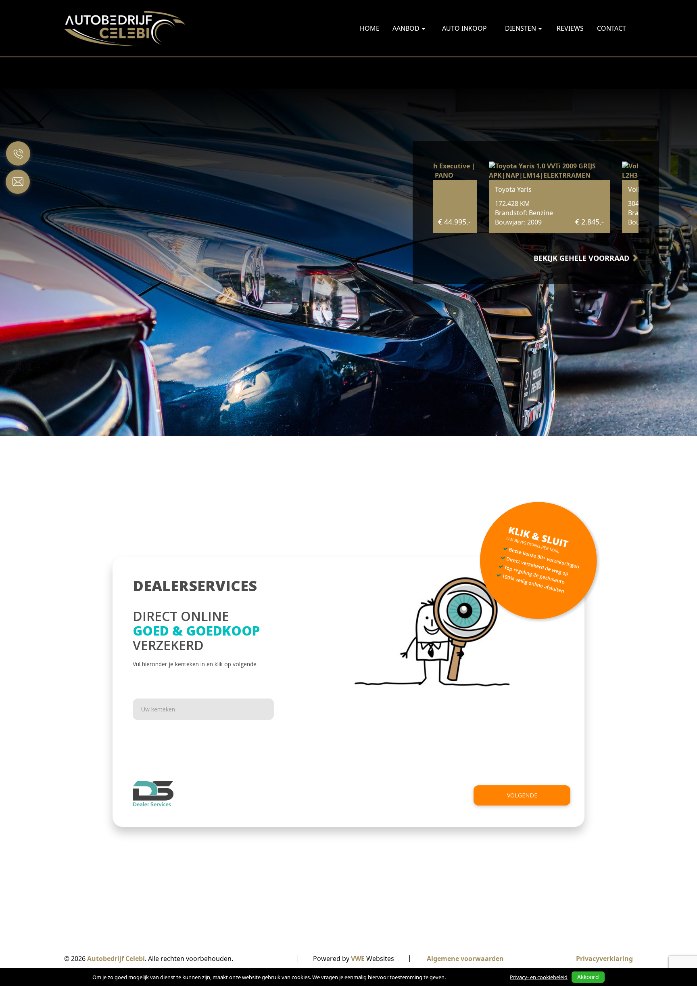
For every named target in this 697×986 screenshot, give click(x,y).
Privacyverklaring (604, 958)
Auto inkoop (464, 28)
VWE (358, 958)
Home (370, 28)
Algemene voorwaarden (465, 958)
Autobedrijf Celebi (116, 958)
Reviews (570, 28)
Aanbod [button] (406, 28)
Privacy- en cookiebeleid (539, 977)
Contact (611, 28)
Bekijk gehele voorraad (582, 258)
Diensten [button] (521, 28)
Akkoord (588, 977)
